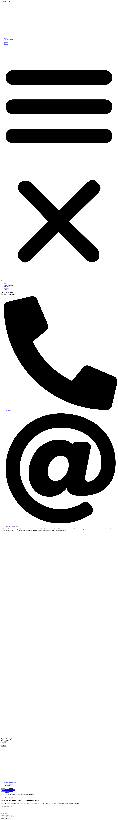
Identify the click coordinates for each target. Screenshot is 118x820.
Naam (2, 742)
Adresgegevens (5, 812)
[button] (59, 164)
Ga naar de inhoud (5, 1)
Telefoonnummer (5, 815)
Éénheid (3, 816)
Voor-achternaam (5, 806)
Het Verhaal (7, 41)
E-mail (2, 744)
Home (5, 38)
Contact (6, 44)
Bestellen (6, 42)
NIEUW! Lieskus (8, 39)
